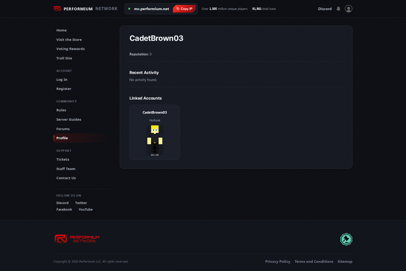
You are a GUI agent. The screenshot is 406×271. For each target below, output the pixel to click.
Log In (61, 79)
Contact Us (66, 177)
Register (63, 88)
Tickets (62, 159)
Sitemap (345, 261)
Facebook (64, 209)
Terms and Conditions (314, 261)
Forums (63, 128)
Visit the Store (69, 39)
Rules (61, 110)
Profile (62, 138)
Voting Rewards (70, 48)
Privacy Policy (277, 261)
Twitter (81, 203)
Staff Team (65, 168)
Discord (325, 8)
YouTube (86, 209)
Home (61, 30)
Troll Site (64, 58)
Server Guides (68, 119)
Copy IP (186, 9)
